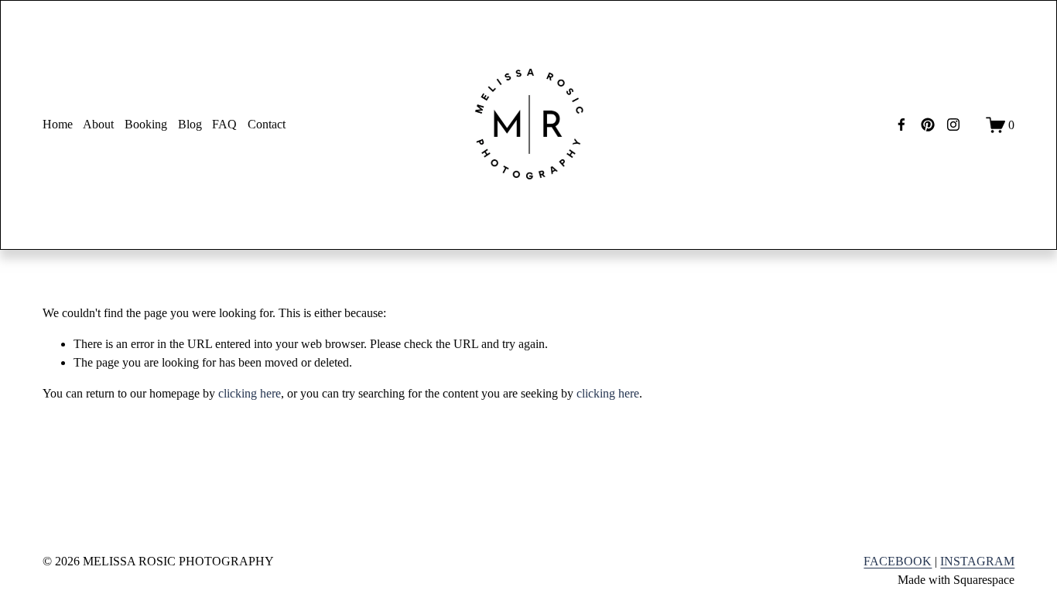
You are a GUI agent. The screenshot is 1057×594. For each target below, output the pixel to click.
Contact (267, 124)
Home (58, 124)
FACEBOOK (898, 561)
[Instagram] (953, 124)
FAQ (224, 124)
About (98, 124)
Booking (146, 124)
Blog (190, 124)
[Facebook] (901, 124)
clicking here (249, 393)
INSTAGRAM (977, 561)
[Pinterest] (928, 124)
